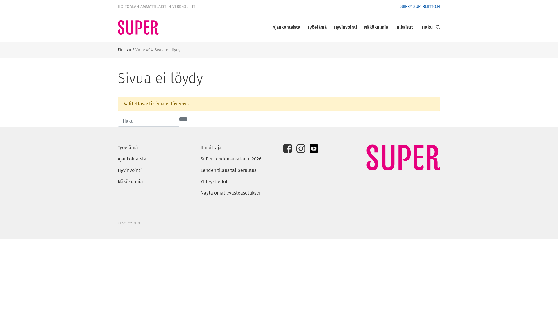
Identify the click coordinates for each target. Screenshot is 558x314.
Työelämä (317, 27)
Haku (427, 27)
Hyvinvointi (345, 27)
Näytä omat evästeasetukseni (232, 193)
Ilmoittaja (211, 147)
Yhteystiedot (214, 181)
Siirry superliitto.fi (420, 6)
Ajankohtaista (286, 27)
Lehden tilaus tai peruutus (228, 170)
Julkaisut (404, 27)
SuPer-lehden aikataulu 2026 (231, 159)
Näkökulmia (376, 27)
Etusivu (124, 50)
